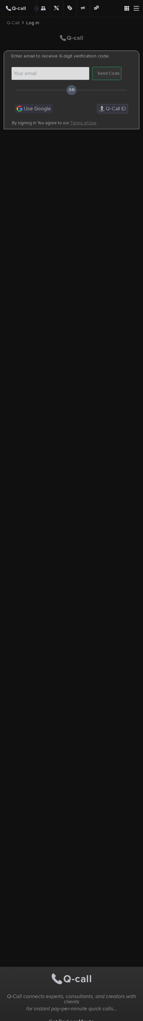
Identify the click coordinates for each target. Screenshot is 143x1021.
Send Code (108, 73)
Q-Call (13, 23)
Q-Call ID (115, 108)
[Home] (18, 8)
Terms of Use (83, 123)
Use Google (37, 108)
